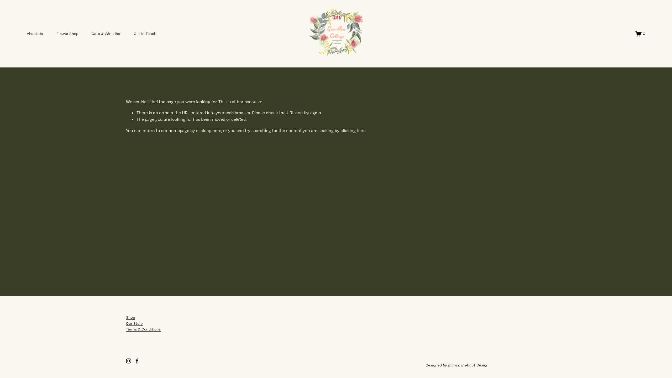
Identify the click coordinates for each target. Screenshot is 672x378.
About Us (35, 33)
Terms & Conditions (143, 329)
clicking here (208, 130)
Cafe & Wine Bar (106, 33)
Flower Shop (67, 33)
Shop (130, 317)
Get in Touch (145, 33)
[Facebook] (137, 361)
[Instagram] (128, 361)
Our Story (134, 323)
